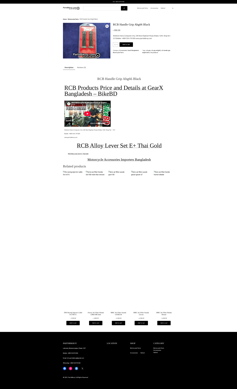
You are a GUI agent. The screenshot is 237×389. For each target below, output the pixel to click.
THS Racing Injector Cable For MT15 (73, 313)
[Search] (124, 8)
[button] (107, 26)
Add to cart (126, 44)
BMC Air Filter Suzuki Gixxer (141, 313)
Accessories (123, 50)
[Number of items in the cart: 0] (172, 8)
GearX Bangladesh (133, 50)
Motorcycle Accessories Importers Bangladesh (119, 159)
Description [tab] (69, 67)
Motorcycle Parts (73, 19)
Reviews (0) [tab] (81, 67)
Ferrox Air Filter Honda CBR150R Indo (96, 313)
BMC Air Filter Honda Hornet (164, 313)
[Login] (170, 8)
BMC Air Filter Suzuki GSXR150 (118, 313)
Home (65, 19)
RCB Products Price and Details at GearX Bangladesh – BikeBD (113, 90)
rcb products (154, 52)
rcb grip (148, 50)
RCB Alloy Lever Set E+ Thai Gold (119, 145)
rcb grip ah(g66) (156, 50)
